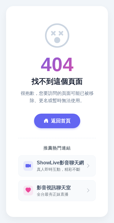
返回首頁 (61, 120)
